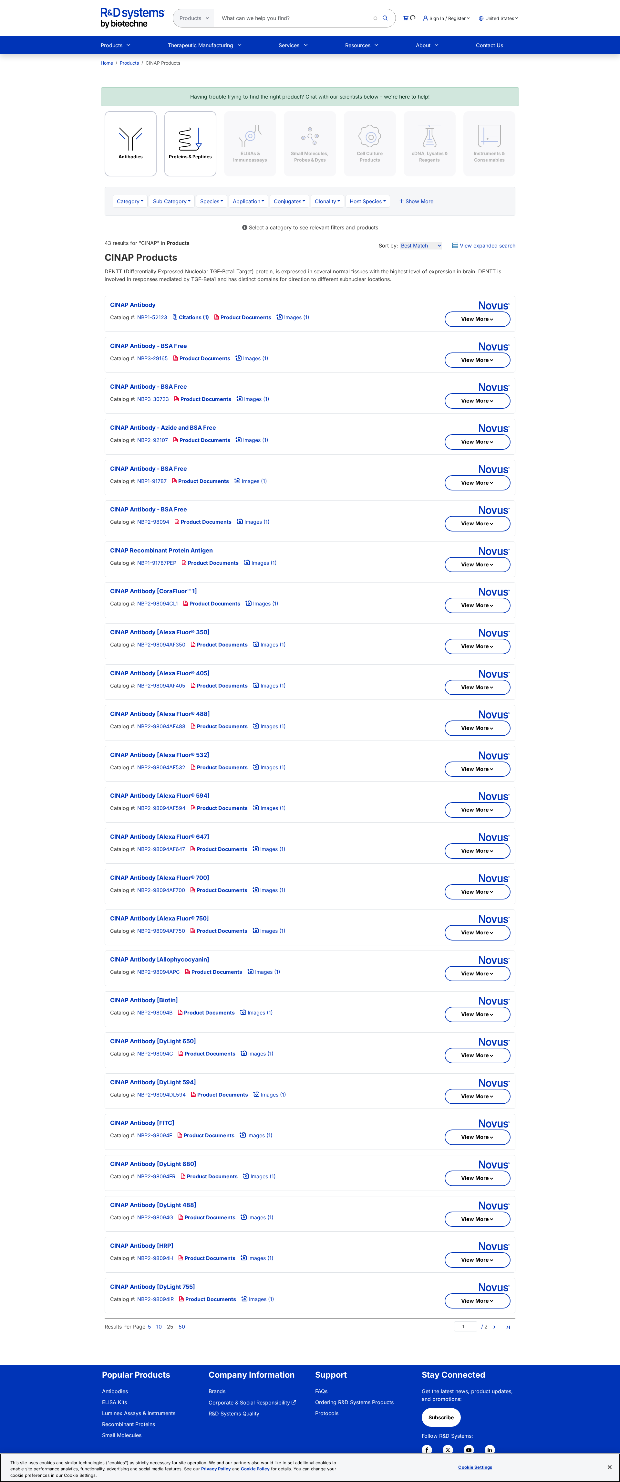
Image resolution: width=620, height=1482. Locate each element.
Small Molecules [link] (121, 1435)
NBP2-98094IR (155, 1299)
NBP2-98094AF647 (161, 849)
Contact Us (489, 45)
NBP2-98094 (153, 522)
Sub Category (170, 201)
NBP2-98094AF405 (161, 685)
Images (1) (296, 317)
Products (111, 45)
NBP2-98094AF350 (161, 644)
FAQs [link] (321, 1391)
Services (289, 45)
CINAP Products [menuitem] (163, 63)
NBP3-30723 (153, 399)
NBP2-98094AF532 (161, 767)
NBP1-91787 (152, 481)
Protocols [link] (326, 1413)
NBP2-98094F (154, 1135)
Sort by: (388, 245)
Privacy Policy (216, 1469)
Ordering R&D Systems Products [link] (354, 1402)
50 (182, 1326)
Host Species (366, 201)
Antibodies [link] (115, 1391)
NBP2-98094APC (158, 972)
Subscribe (441, 1417)
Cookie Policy (255, 1469)
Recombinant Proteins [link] (128, 1424)
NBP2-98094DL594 (161, 1094)
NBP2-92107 (152, 440)
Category (128, 201)
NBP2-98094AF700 (161, 890)
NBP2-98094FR (156, 1176)
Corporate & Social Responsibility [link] (249, 1402)
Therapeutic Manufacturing (200, 45)
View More (475, 319)
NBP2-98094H (155, 1258)
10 (159, 1326)
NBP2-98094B (154, 1012)
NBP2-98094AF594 (161, 808)
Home (107, 63)
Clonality (325, 201)
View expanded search (486, 245)
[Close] (610, 1467)
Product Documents (245, 317)
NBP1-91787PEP (156, 563)
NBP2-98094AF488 (161, 726)
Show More (418, 201)
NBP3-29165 (152, 358)
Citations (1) (193, 317)
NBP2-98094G (155, 1217)
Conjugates (287, 201)
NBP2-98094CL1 (157, 603)
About (423, 45)
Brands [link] (217, 1391)
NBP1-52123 (152, 317)
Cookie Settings (475, 1466)
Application (246, 201)
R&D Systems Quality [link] (234, 1413)
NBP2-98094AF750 (161, 931)
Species (209, 201)
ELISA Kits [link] (114, 1402)
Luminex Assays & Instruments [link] (138, 1413)
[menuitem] (107, 62)
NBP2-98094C (155, 1053)
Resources (357, 45)
